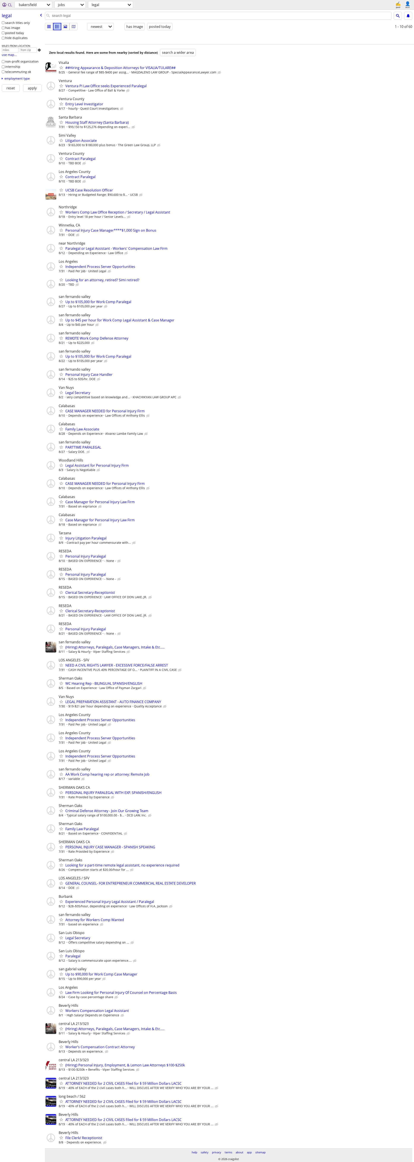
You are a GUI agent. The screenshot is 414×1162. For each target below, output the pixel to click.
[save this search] (408, 16)
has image (12, 28)
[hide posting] (219, 72)
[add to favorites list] (61, 67)
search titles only (17, 23)
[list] (49, 26)
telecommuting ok (18, 72)
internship (12, 67)
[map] (73, 26)
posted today (14, 33)
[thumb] (57, 26)
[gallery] (65, 26)
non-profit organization (22, 61)
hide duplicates (16, 38)
